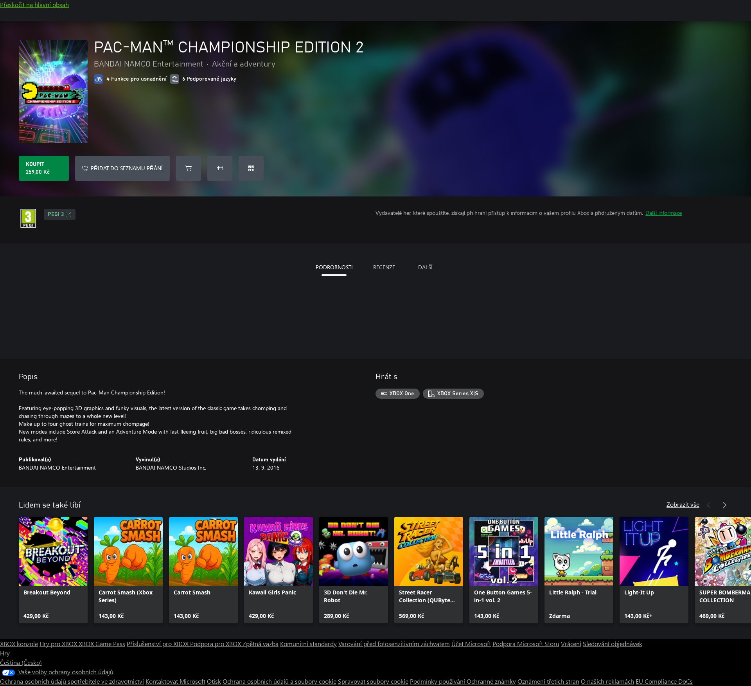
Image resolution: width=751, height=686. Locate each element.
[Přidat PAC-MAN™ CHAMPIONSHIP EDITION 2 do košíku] (188, 168)
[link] (53, 570)
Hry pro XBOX (59, 643)
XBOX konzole (19, 643)
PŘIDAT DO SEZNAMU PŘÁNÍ (127, 168)
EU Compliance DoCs (664, 681)
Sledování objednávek (612, 643)
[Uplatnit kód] (251, 168)
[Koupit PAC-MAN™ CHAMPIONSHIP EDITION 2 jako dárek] (219, 168)
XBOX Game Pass (102, 643)
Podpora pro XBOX (216, 643)
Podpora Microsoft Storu (525, 643)
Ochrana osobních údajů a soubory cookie (279, 681)
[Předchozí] (709, 505)
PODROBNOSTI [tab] (334, 267)
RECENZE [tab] (384, 267)
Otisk (214, 681)
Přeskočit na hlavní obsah (34, 4)
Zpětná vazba (260, 643)
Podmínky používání (438, 681)
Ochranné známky (491, 681)
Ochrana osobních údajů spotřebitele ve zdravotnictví (72, 681)
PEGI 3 (56, 214)
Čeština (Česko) (21, 662)
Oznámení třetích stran (548, 681)
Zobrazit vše (683, 504)
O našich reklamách (607, 681)
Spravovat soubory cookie (373, 681)
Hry (5, 653)
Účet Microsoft (471, 643)
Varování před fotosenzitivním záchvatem (394, 643)
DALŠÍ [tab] (425, 267)
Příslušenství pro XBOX (158, 643)
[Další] (724, 505)
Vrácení (571, 643)
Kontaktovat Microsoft (175, 681)
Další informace (663, 212)
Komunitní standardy (308, 643)
